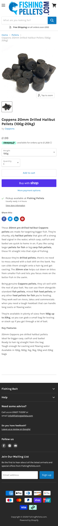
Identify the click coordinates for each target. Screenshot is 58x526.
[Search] (52, 20)
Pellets (15, 35)
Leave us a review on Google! (16, 429)
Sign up (46, 474)
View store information (15, 205)
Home (5, 35)
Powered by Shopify (29, 520)
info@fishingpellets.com (20, 415)
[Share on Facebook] (4, 218)
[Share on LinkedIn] (16, 218)
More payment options (29, 190)
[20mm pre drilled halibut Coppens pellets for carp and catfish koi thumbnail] (7, 107)
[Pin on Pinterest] (22, 218)
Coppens (10, 128)
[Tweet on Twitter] (10, 218)
